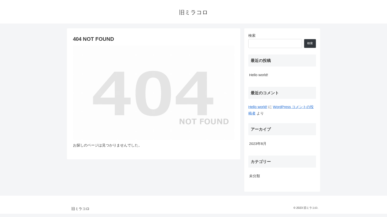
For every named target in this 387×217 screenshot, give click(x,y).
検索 (252, 36)
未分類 (254, 176)
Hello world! (258, 75)
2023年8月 (257, 144)
